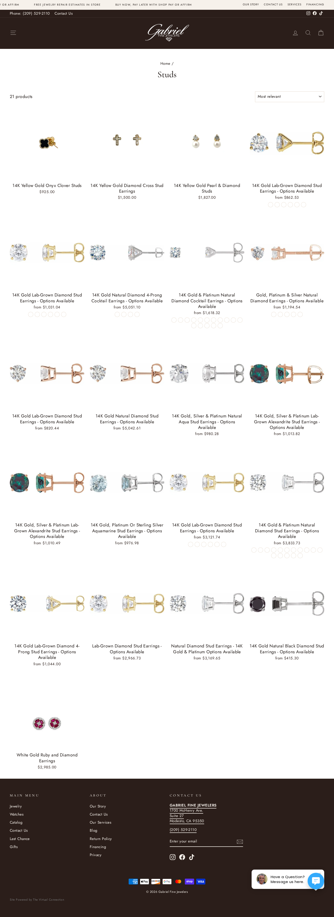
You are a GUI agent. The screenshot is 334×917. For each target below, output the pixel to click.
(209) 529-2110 (183, 829)
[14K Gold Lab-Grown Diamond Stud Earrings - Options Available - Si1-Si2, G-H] (290, 204)
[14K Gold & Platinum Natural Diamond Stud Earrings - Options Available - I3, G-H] (280, 550)
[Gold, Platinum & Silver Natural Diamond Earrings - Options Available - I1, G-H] (273, 314)
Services (294, 4)
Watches (16, 814)
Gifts (14, 847)
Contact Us (273, 4)
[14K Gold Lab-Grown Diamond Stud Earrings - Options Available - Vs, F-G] (190, 544)
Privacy (95, 855)
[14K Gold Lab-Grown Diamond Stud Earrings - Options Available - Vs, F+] (270, 204)
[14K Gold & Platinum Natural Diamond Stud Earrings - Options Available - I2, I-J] (254, 550)
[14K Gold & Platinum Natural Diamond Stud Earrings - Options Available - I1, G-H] (273, 555)
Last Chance (20, 838)
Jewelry (16, 806)
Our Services (100, 822)
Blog (94, 830)
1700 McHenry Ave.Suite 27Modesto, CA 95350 (193, 813)
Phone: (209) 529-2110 (30, 13)
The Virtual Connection (48, 899)
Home (165, 63)
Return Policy (101, 838)
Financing (315, 4)
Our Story (251, 4)
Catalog (16, 822)
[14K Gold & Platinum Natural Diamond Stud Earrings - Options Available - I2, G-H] (320, 550)
